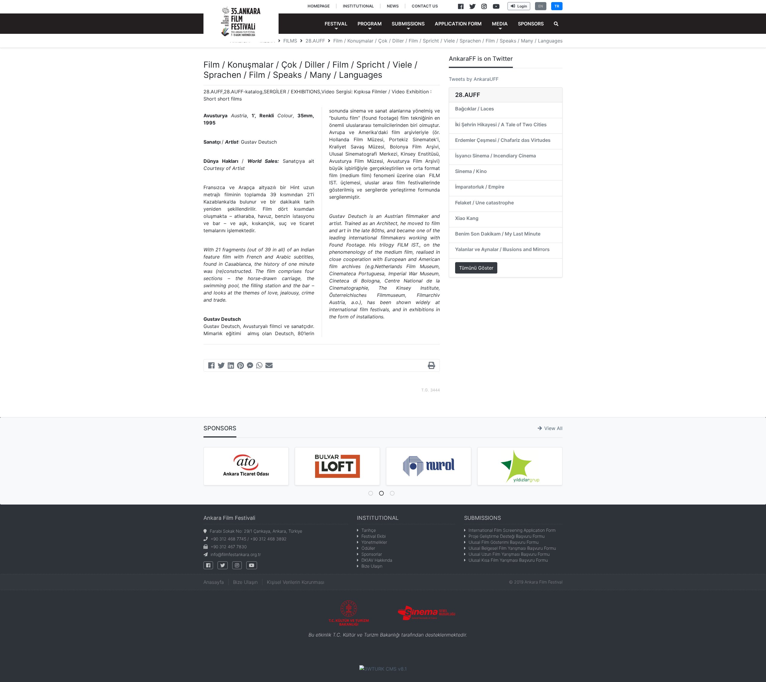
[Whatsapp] (259, 366)
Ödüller (368, 548)
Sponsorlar (371, 554)
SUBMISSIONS (482, 518)
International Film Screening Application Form (512, 530)
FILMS (290, 41)
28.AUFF (315, 41)
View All (553, 428)
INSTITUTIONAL (378, 518)
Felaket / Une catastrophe (484, 203)
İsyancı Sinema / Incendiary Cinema (495, 156)
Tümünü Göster (476, 268)
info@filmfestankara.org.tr (236, 554)
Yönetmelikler (374, 542)
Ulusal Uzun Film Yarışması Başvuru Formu (509, 554)
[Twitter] (221, 366)
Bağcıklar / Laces (474, 109)
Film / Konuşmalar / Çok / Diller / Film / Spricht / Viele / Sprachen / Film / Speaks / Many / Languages (448, 41)
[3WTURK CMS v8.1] (383, 668)
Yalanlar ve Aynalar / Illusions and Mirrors (502, 249)
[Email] (269, 366)
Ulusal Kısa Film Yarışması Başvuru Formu (508, 560)
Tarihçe (368, 530)
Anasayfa (213, 582)
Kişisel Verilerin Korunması (295, 582)
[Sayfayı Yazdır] (431, 366)
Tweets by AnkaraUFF (473, 79)
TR (556, 6)
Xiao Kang (466, 218)
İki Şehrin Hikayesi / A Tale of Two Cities (501, 124)
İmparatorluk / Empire (479, 187)
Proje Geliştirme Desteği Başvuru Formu (507, 536)
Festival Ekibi (373, 536)
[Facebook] (211, 366)
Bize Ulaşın (371, 566)
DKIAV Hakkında (376, 560)
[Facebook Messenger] (250, 366)
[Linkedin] (231, 366)
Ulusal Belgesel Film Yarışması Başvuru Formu (512, 548)
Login (522, 6)
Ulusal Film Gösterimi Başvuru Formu (504, 542)
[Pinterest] (240, 366)
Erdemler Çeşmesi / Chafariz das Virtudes (503, 140)
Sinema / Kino (471, 171)
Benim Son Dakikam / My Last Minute (497, 234)
